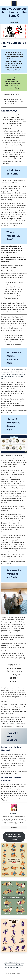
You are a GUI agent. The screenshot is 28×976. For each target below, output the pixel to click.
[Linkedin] (13, 827)
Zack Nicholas (15, 18)
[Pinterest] (15, 827)
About (22, 963)
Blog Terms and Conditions (14, 965)
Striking (16, 22)
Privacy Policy (8, 963)
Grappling (12, 22)
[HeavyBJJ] (14, 3)
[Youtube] (11, 827)
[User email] (16, 827)
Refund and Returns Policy (14, 967)
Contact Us (16, 963)
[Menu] (3, 3)
